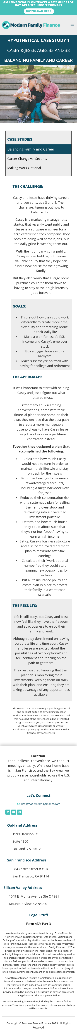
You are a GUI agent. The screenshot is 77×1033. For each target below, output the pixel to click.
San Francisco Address (27, 860)
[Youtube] (13, 812)
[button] (72, 25)
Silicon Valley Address (23, 887)
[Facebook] (19, 812)
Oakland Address (22, 825)
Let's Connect (38, 795)
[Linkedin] (7, 812)
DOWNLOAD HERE (39, 11)
